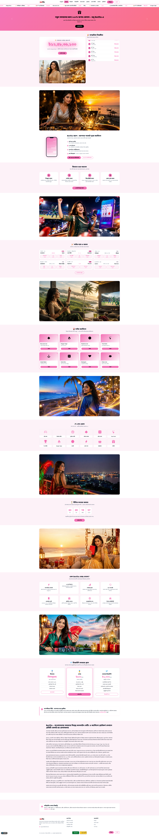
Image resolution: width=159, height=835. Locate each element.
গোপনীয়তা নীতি (102, 712)
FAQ (95, 824)
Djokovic (73, 267)
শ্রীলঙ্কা (115, 256)
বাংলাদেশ (45, 256)
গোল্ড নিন (79, 694)
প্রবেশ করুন (96, 822)
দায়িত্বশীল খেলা (47, 809)
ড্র (53, 256)
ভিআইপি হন (106, 694)
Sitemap (95, 826)
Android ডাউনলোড (74, 157)
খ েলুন (45, 433)
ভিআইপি (76, 1)
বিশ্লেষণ (71, 1)
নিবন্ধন (110, 2)
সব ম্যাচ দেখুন (79, 272)
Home (66, 1)
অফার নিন (79, 520)
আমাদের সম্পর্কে (70, 820)
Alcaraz (85, 267)
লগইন (117, 832)
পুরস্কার (87, 1)
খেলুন (49, 348)
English (61, 1)
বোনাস (98, 1)
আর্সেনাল (87, 256)
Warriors (112, 267)
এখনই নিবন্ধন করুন (79, 188)
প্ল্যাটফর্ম (104, 1)
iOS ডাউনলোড (88, 157)
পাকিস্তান (99, 256)
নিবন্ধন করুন (76, 832)
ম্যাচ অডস (82, 1)
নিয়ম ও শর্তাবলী (70, 822)
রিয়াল (60, 267)
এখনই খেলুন (62, 53)
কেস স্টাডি (93, 1)
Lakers (100, 267)
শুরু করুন (52, 692)
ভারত (61, 256)
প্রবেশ (117, 2)
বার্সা (44, 267)
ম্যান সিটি (71, 256)
